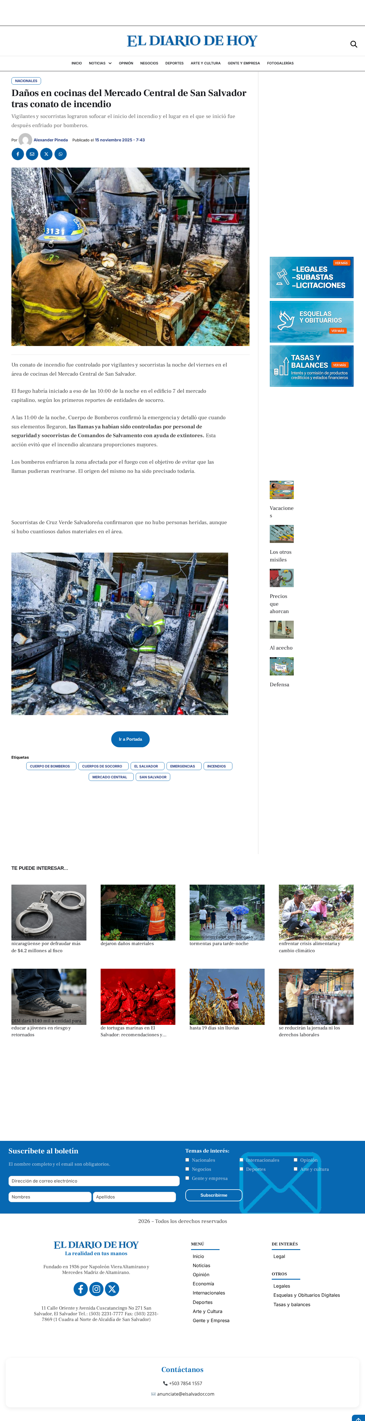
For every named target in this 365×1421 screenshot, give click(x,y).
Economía (203, 1283)
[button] (354, 43)
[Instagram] (96, 1289)
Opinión (309, 1160)
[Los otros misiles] (282, 534)
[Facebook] (17, 154)
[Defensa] (282, 666)
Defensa (279, 684)
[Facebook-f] (81, 1289)
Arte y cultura (314, 1169)
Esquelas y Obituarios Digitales (306, 1295)
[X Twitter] (46, 154)
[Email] (32, 154)
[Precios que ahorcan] (282, 578)
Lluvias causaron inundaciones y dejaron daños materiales (135, 940)
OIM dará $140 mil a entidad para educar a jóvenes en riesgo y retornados (46, 1028)
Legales (281, 1286)
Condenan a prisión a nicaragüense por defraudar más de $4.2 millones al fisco (46, 944)
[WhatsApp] (60, 154)
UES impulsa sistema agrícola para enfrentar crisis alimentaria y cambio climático (315, 944)
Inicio (198, 1256)
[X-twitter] (112, 1289)
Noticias (201, 1265)
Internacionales (262, 1160)
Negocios (201, 1169)
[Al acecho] (282, 630)
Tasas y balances (291, 1304)
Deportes (256, 1169)
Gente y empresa (210, 1178)
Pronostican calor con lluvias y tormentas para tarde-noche (222, 940)
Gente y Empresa (211, 1320)
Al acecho (281, 647)
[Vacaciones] (282, 490)
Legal (279, 1256)
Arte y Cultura (207, 1311)
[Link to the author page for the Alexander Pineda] (25, 140)
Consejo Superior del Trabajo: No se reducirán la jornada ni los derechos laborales (313, 1028)
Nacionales (203, 1160)
